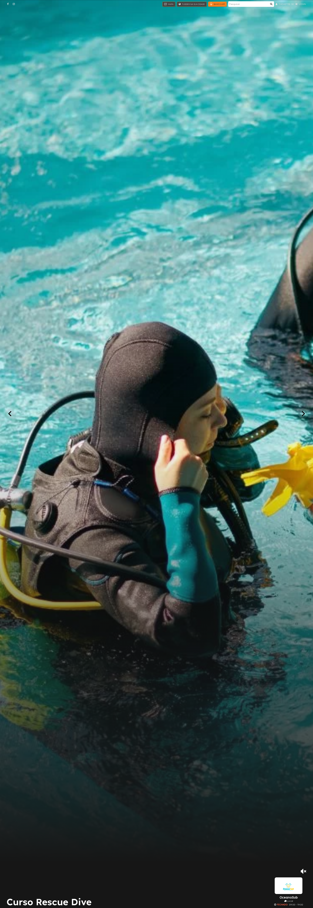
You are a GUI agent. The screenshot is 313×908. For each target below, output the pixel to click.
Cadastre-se (286, 4)
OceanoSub (289, 897)
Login (302, 4)
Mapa (170, 4)
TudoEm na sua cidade (193, 4)
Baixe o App (219, 4)
